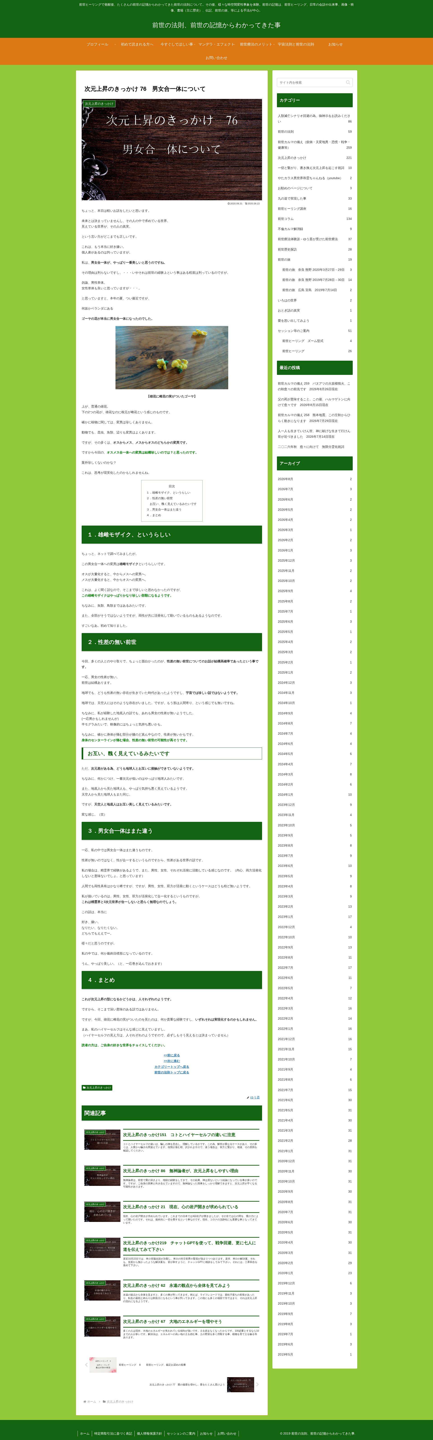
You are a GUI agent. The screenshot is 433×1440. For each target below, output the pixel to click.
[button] (348, 82)
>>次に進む (172, 1061)
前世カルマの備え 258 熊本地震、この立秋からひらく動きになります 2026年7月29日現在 (314, 417)
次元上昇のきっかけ (99, 1087)
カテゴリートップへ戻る (171, 1067)
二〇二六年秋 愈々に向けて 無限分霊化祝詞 (311, 447)
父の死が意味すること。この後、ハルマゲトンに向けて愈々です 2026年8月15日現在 (314, 402)
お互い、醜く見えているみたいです (173, 504)
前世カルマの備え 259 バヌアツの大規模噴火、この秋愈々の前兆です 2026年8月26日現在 (314, 386)
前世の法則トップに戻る (171, 1072)
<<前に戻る (172, 1055)
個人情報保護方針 (149, 1433)
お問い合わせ (226, 1433)
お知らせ (206, 1433)
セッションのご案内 (181, 1433)
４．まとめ (153, 515)
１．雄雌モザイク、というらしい (168, 492)
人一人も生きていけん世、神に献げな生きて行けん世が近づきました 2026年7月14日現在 (314, 433)
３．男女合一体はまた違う (164, 509)
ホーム (85, 1433)
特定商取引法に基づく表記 (113, 1433)
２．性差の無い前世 (159, 498)
